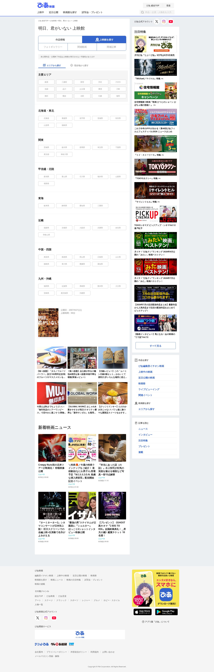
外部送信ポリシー (79, 651)
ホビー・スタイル (112, 600)
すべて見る (155, 345)
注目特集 (143, 440)
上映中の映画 (145, 371)
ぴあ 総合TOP (152, 6)
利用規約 (95, 651)
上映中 (40, 12)
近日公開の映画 (146, 377)
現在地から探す (81, 65)
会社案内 (39, 651)
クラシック (61, 600)
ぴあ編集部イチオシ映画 (151, 366)
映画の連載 (40, 584)
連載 (140, 452)
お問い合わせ (108, 651)
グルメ (97, 600)
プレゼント (144, 446)
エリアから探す (146, 409)
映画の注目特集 (74, 579)
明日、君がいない (64, 20)
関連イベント (145, 395)
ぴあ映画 (53, 20)
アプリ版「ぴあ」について (157, 622)
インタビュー (145, 434)
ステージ (49, 600)
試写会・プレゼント (92, 12)
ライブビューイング (148, 389)
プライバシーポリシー (57, 651)
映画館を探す (70, 12)
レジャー (86, 600)
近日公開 (53, 12)
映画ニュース (57, 579)
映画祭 (141, 383)
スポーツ (74, 600)
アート (38, 600)
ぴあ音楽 (62, 596)
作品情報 (60, 39)
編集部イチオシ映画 (44, 575)
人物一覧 (39, 604)
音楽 (168, 6)
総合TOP (39, 596)
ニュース (143, 428)
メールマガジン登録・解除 (47, 656)
